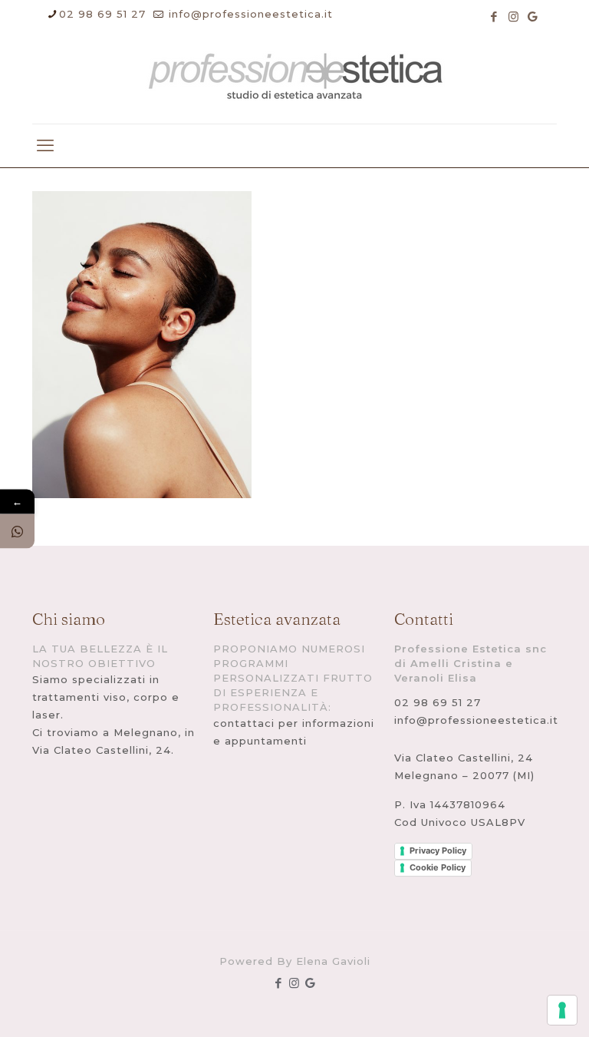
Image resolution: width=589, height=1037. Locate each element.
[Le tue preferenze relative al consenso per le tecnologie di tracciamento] (562, 1010)
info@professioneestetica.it (249, 14)
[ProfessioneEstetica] (294, 79)
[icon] (532, 16)
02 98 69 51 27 (102, 14)
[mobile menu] (45, 146)
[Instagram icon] (513, 16)
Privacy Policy (438, 850)
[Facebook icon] (494, 16)
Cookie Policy (438, 867)
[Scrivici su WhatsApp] (17, 531)
